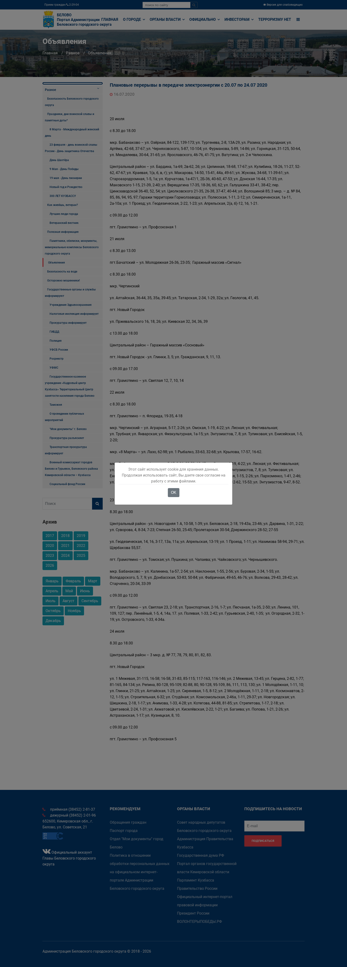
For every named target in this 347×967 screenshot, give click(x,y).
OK (173, 492)
